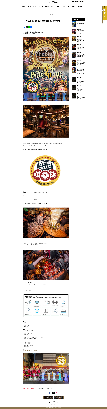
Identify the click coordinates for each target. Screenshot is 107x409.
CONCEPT (35, 6)
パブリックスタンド (26, 388)
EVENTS (63, 6)
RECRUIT (80, 6)
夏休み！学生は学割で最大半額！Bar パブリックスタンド (81, 24)
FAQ (68, 6)
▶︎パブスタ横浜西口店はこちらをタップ (30, 350)
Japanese (75, 1)
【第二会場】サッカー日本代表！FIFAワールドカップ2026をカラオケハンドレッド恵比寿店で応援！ (81, 72)
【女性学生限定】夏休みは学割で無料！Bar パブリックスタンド (81, 32)
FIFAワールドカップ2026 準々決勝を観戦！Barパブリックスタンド (81, 63)
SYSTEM (41, 6)
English (81, 1)
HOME (23, 6)
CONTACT (74, 6)
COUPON (47, 6)
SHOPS (52, 6)
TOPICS (29, 6)
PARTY (58, 6)
